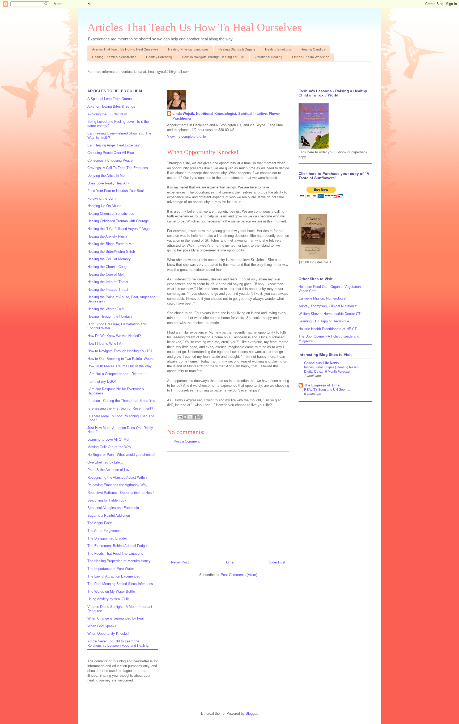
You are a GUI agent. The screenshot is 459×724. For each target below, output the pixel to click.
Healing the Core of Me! (105, 274)
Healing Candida (313, 49)
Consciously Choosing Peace (110, 160)
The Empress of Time (321, 385)
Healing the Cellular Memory (109, 259)
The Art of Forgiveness (104, 531)
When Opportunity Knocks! (108, 633)
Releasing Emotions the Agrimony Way (117, 485)
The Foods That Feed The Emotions (115, 553)
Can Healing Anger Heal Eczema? (113, 145)
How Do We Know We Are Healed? (114, 336)
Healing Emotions (278, 49)
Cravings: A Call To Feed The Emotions (117, 168)
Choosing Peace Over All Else (110, 153)
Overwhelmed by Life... (105, 462)
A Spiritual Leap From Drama (109, 99)
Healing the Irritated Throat (107, 282)
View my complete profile (186, 136)
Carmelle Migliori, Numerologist (322, 298)
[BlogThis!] (185, 417)
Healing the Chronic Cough (107, 267)
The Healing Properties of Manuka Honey (119, 561)
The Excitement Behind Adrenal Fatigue (117, 546)
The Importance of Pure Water (110, 569)
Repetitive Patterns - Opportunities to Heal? (120, 493)
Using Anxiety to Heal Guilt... (109, 599)
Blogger (251, 713)
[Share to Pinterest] (200, 417)
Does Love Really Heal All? (108, 183)
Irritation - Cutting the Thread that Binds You (121, 401)
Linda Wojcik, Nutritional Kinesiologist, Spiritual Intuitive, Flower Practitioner (226, 116)
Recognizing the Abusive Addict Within (117, 477)
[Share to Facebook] (195, 417)
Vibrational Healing (268, 57)
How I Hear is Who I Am (105, 344)
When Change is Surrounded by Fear (115, 618)
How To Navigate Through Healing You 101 (213, 57)
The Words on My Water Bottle (111, 591)
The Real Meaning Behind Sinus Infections (120, 584)
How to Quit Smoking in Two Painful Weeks (120, 359)
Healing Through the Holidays (110, 316)
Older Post (277, 562)
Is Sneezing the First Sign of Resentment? (120, 408)
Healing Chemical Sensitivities (114, 57)
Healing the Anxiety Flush (107, 236)
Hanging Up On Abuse (104, 206)
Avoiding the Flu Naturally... (108, 114)
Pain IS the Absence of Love (109, 470)
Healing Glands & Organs (236, 49)
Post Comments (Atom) (239, 575)
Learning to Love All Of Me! (108, 439)
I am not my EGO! (101, 382)
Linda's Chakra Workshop (310, 57)
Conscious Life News (321, 363)
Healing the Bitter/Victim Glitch (111, 252)
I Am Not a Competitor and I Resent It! (117, 374)
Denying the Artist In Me (106, 176)
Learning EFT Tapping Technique (324, 321)
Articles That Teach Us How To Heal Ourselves (194, 27)
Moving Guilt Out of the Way (109, 447)
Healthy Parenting (159, 57)
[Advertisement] (228, 504)
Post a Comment (187, 441)
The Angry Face (99, 523)
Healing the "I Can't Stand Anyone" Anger (119, 229)
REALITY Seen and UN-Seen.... (327, 390)
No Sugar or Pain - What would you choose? (121, 455)
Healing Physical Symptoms (188, 49)
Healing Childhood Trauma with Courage (118, 221)
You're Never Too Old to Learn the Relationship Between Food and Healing (117, 643)
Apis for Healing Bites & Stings (111, 106)
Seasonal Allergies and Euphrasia (113, 508)
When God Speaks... (103, 626)
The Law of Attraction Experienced (113, 576)
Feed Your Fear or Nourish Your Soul (115, 191)
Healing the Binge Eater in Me (110, 244)
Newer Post (180, 562)
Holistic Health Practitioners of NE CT (328, 329)
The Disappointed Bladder (107, 538)
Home (228, 562)
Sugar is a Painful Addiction (108, 515)
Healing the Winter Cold (105, 309)
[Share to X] (190, 417)
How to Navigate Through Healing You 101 (119, 351)
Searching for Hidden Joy (106, 500)
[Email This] (179, 417)
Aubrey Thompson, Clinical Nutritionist (328, 306)
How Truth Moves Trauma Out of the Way (119, 366)
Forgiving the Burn (101, 198)
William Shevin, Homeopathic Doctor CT (329, 314)
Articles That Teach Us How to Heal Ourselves (125, 49)
